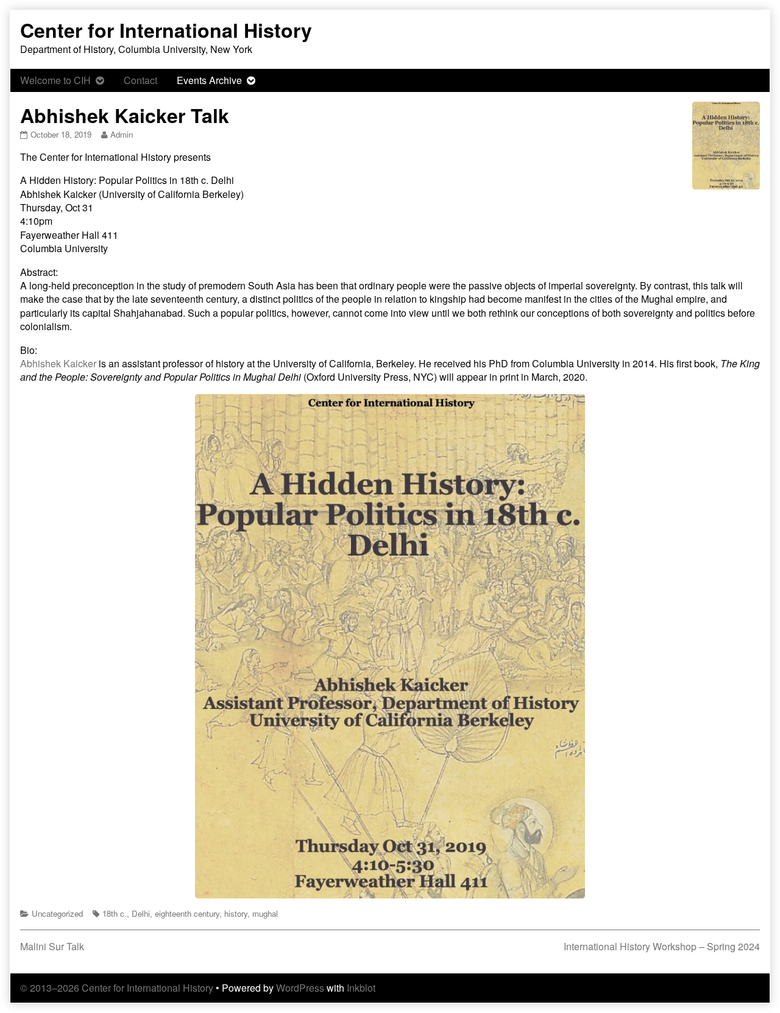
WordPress (300, 988)
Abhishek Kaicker (58, 363)
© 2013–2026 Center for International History (116, 988)
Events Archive (209, 80)
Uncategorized (57, 913)
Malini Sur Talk (52, 946)
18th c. (114, 913)
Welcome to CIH (55, 80)
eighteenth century (187, 913)
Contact (140, 80)
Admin (121, 134)
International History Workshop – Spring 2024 (662, 946)
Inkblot (361, 988)
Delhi (141, 913)
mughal (265, 913)
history (235, 913)
